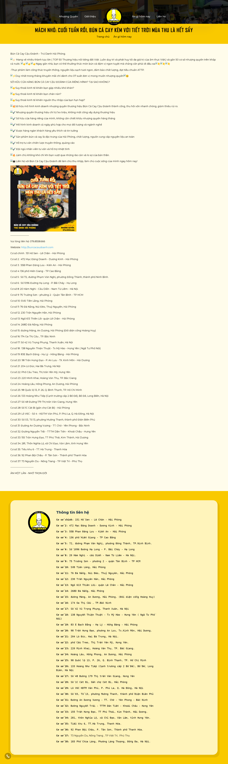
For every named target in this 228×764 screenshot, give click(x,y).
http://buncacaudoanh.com (37, 247)
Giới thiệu (90, 16)
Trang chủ (103, 36)
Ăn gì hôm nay (141, 16)
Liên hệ (161, 16)
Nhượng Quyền (68, 16)
